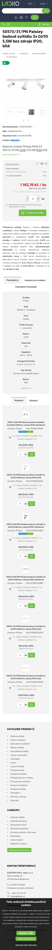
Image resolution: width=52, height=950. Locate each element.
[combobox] (31, 3)
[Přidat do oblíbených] (37, 163)
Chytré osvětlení (17, 740)
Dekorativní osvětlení (20, 743)
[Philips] (15, 140)
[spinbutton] (33, 199)
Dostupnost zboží (18, 824)
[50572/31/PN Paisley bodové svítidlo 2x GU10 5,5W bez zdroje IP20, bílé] (26, 619)
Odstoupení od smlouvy (19, 850)
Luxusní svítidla (17, 766)
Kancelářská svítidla (19, 751)
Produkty (24, 53)
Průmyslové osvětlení (20, 781)
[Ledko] (10, 4)
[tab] (12, 280)
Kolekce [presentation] (19, 400)
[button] (38, 199)
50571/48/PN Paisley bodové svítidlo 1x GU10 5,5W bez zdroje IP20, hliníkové (26, 525)
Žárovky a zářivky (18, 796)
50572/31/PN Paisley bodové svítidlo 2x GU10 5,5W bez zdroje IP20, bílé (25, 627)
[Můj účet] (16, 17)
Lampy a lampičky (18, 755)
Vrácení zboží (16, 840)
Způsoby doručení (18, 821)
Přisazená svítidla (18, 774)
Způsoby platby (17, 817)
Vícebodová (11, 56)
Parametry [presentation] (12, 280)
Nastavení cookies (18, 843)
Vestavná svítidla (18, 789)
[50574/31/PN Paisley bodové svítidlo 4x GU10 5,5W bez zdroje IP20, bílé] (26, 668)
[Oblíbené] (26, 17)
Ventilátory (15, 792)
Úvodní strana (9, 53)
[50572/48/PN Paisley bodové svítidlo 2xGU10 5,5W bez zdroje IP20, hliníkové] (26, 415)
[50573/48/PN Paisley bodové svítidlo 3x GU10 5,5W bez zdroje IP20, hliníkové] (26, 569)
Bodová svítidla (39, 53)
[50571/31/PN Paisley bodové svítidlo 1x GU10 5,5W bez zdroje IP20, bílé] (26, 467)
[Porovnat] (21, 17)
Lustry (13, 762)
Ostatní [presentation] (33, 400)
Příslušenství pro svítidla (21, 777)
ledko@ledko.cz (8, 24)
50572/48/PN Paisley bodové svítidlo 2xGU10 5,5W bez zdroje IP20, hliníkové (26, 423)
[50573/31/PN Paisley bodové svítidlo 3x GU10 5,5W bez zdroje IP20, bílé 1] (26, 84)
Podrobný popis (10, 154)
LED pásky (15, 759)
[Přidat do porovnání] (42, 163)
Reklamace (15, 836)
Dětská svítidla (17, 747)
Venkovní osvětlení (19, 785)
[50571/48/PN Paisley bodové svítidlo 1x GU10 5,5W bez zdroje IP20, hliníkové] (26, 517)
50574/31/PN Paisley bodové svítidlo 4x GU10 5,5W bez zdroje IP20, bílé (25, 677)
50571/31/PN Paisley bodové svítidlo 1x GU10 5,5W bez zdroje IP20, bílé (26, 476)
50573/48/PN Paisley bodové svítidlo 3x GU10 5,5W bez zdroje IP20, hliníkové (26, 578)
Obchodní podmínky (19, 828)
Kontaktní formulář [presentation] (26, 286)
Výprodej (14, 800)
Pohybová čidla (17, 770)
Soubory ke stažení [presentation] (34, 280)
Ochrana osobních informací (23, 832)
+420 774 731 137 (4, 24)
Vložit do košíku (35, 212)
